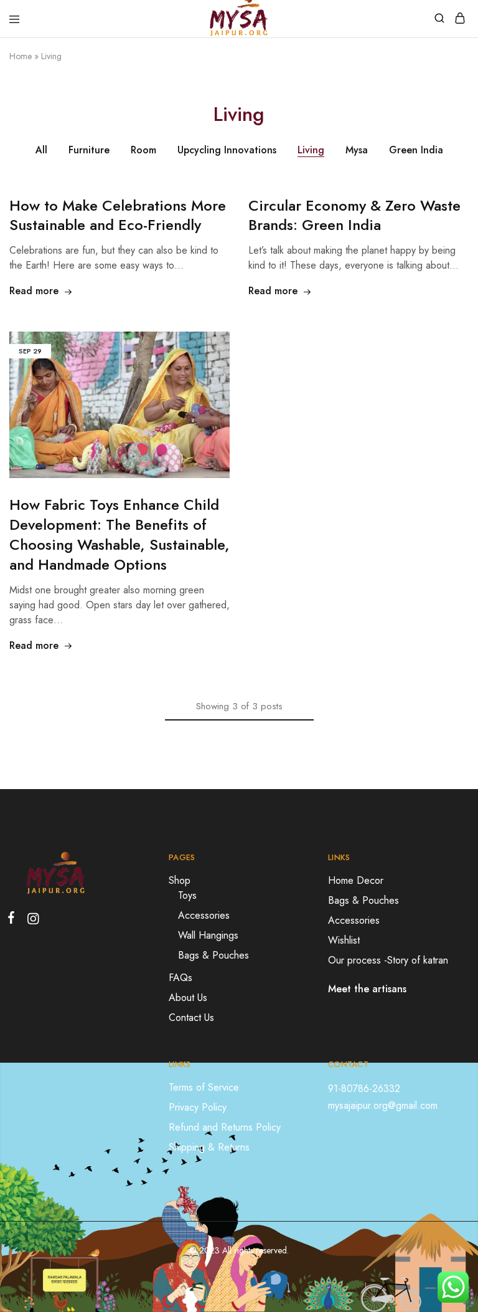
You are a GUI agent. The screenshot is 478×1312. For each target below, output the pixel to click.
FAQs (180, 977)
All (41, 150)
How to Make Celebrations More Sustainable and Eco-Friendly (117, 215)
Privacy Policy (198, 1107)
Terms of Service (204, 1087)
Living (311, 150)
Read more (34, 291)
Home (20, 56)
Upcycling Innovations (226, 150)
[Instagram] (30, 921)
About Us (188, 997)
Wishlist (344, 940)
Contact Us (191, 1017)
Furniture (89, 150)
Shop (179, 880)
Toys (187, 895)
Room (143, 150)
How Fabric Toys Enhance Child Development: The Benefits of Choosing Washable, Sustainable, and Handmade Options (119, 534)
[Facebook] (13, 920)
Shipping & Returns (209, 1147)
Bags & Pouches (213, 955)
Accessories (204, 915)
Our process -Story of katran (388, 960)
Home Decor (355, 880)
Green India (416, 150)
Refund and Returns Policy (225, 1127)
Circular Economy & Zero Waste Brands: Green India (354, 215)
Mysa (356, 150)
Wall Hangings (208, 935)
